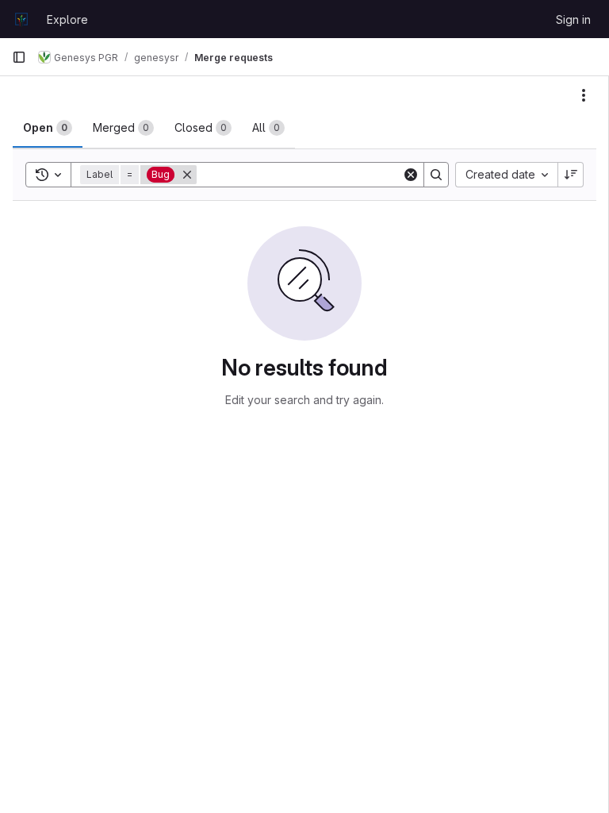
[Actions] (583, 95)
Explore (67, 19)
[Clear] (410, 174)
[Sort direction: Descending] (571, 174)
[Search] (436, 174)
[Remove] (187, 174)
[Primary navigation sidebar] (19, 57)
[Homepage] (21, 19)
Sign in (573, 19)
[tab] (47, 128)
